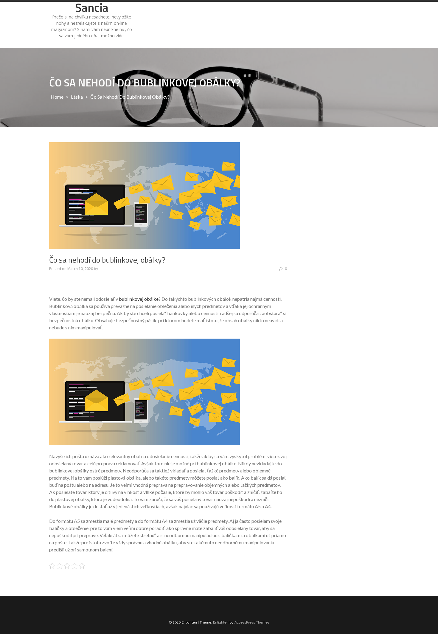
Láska (77, 97)
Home (57, 97)
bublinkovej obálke (139, 299)
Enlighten (221, 622)
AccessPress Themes (251, 622)
